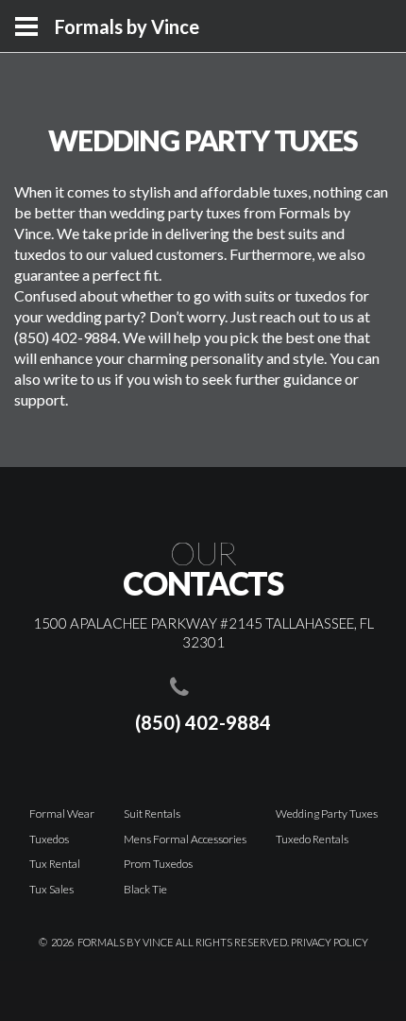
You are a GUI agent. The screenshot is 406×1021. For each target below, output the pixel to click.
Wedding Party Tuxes (327, 813)
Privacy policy (329, 942)
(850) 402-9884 (203, 722)
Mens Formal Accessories (185, 839)
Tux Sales (51, 889)
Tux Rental (54, 864)
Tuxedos (49, 839)
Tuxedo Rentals (312, 839)
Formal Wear (61, 813)
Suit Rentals (152, 813)
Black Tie (145, 889)
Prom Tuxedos (158, 864)
